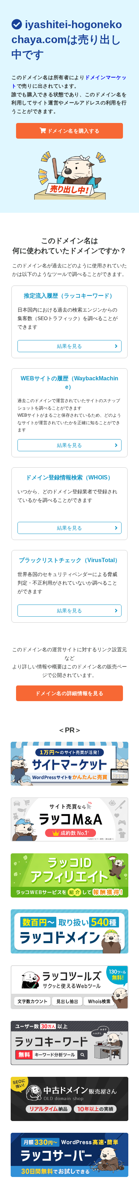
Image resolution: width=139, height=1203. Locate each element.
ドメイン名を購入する (73, 131)
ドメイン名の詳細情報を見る (69, 693)
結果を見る (69, 346)
